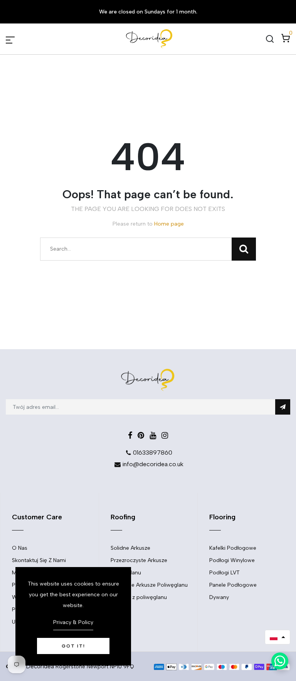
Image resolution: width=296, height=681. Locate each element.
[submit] (282, 407)
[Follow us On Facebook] (130, 435)
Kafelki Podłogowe (232, 548)
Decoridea (40, 666)
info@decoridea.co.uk (152, 464)
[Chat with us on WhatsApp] (279, 661)
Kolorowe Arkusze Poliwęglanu (149, 585)
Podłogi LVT (224, 572)
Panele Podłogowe (233, 585)
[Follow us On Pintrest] (141, 435)
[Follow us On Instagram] (164, 435)
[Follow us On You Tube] (153, 435)
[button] (277, 637)
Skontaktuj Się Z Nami (39, 560)
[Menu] (19, 39)
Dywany (219, 597)
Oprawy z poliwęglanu (139, 597)
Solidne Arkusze (130, 548)
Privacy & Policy (73, 622)
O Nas (19, 548)
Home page (169, 224)
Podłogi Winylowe (232, 560)
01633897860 (152, 452)
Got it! (73, 646)
